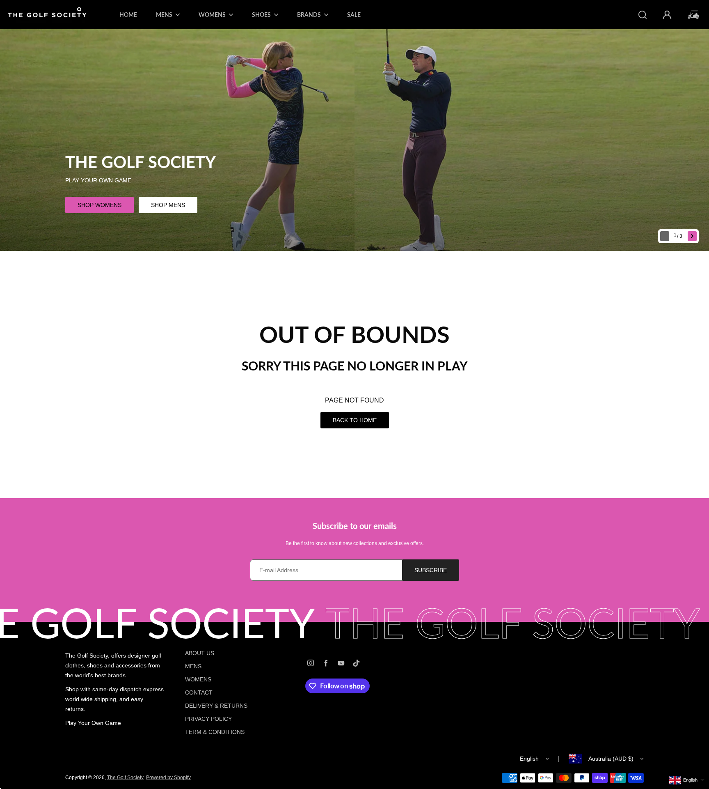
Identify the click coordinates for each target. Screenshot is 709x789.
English (529, 758)
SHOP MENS (168, 205)
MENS (193, 666)
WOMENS (198, 679)
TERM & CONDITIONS (215, 732)
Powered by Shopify (168, 777)
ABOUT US (199, 653)
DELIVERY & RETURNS (216, 705)
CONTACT (199, 692)
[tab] (679, 236)
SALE (354, 14)
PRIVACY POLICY (208, 718)
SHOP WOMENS (99, 205)
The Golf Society (125, 777)
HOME (128, 14)
